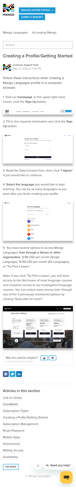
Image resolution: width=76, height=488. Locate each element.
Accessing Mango (44, 32)
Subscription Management (20, 424)
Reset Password (13, 431)
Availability (10, 457)
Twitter (12, 374)
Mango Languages (15, 32)
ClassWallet (10, 404)
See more (10, 467)
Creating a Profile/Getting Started (25, 417)
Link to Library (12, 398)
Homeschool (11, 444)
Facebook (6, 374)
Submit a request (32, 17)
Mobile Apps (11, 437)
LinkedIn (19, 374)
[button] (14, 20)
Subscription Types (16, 411)
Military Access (13, 450)
